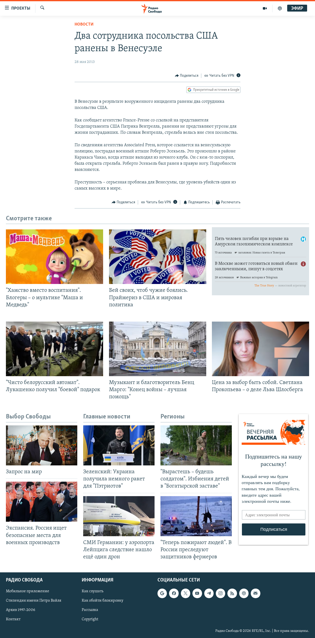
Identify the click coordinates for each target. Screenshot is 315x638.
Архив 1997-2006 (20, 610)
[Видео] (264, 8)
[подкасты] (279, 8)
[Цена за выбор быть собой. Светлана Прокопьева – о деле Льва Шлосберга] (260, 349)
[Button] (187, 76)
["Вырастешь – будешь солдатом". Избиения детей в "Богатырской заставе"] (196, 445)
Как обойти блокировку (102, 601)
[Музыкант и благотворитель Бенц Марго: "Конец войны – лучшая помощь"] (157, 349)
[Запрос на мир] (41, 445)
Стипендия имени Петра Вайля (33, 601)
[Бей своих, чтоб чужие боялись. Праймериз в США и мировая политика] (157, 256)
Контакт (13, 620)
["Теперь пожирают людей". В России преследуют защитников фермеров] (196, 516)
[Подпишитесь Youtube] (197, 593)
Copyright (90, 620)
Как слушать (92, 591)
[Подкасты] (244, 593)
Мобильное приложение (27, 591)
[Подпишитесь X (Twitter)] (185, 593)
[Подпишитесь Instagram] (220, 593)
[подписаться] (255, 593)
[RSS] (232, 593)
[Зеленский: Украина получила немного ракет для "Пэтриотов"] (119, 445)
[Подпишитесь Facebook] (173, 593)
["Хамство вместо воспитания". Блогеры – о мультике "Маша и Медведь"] (54, 256)
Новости (84, 24)
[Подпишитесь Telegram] (209, 593)
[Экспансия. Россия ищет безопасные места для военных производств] (41, 502)
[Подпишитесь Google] (162, 593)
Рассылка (90, 610)
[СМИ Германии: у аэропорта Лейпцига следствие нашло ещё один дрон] (119, 516)
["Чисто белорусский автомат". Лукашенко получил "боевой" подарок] (54, 349)
